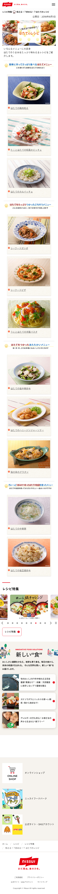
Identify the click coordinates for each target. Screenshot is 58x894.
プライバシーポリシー (35, 877)
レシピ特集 (10, 631)
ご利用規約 (18, 877)
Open (53, 4)
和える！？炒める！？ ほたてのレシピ (22, 848)
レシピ (16, 844)
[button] (2, 623)
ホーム (5, 844)
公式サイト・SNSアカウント (22, 882)
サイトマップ (42, 882)
